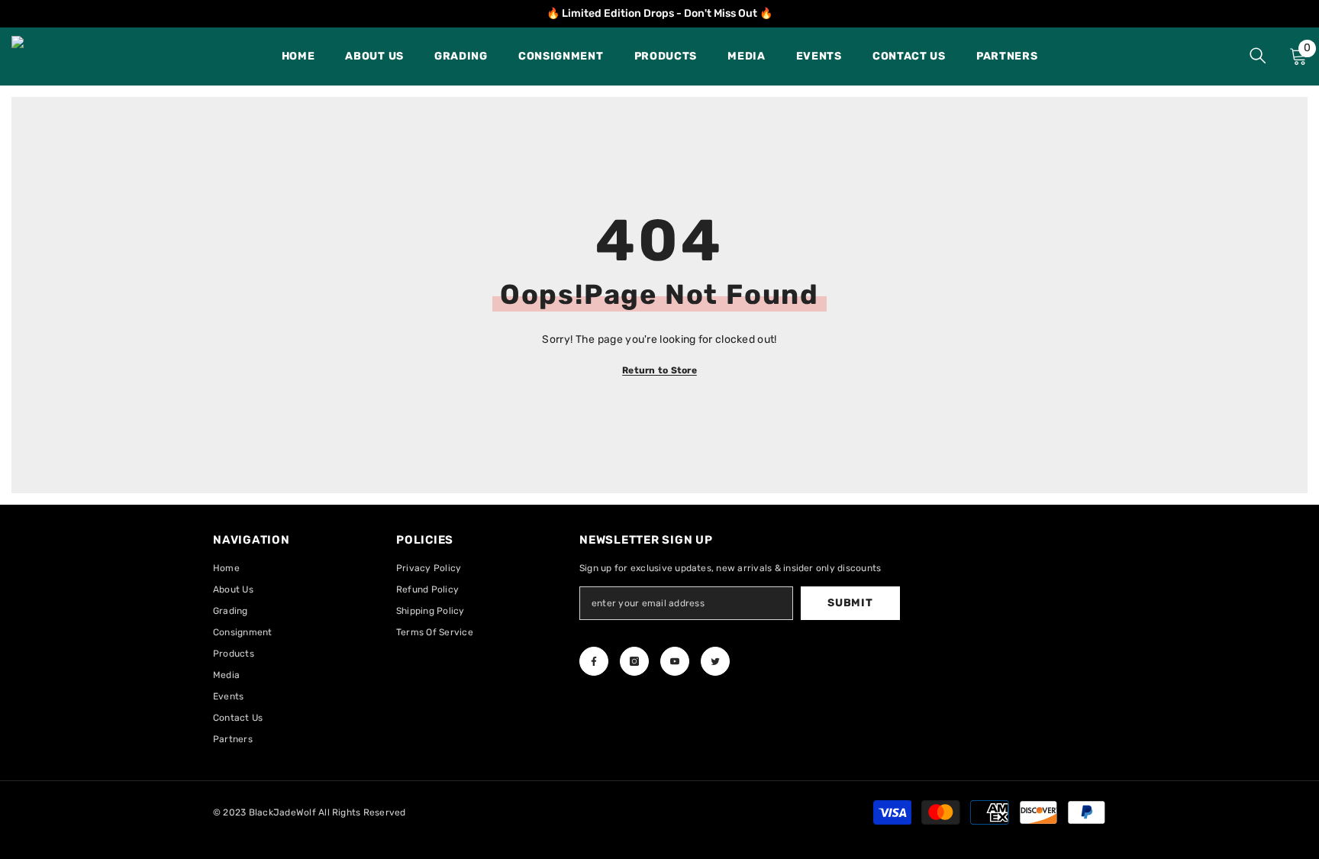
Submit (849, 602)
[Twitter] (715, 661)
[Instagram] (634, 661)
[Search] (1258, 55)
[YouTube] (674, 661)
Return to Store (659, 370)
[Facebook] (593, 661)
